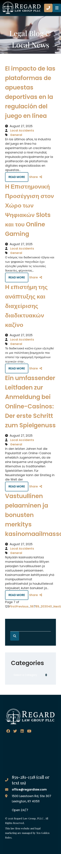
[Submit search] (14, 636)
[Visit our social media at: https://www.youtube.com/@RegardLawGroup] (29, 731)
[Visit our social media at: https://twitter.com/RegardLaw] (15, 731)
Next (56, 606)
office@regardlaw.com (29, 789)
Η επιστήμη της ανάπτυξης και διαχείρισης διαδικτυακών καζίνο (26, 306)
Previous (22, 606)
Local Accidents (22, 130)
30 (46, 606)
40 (50, 606)
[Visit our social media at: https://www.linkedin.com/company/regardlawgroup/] (22, 731)
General (16, 135)
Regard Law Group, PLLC (28, 818)
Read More (16, 177)
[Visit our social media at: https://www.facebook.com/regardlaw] (8, 731)
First (12, 606)
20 (42, 606)
